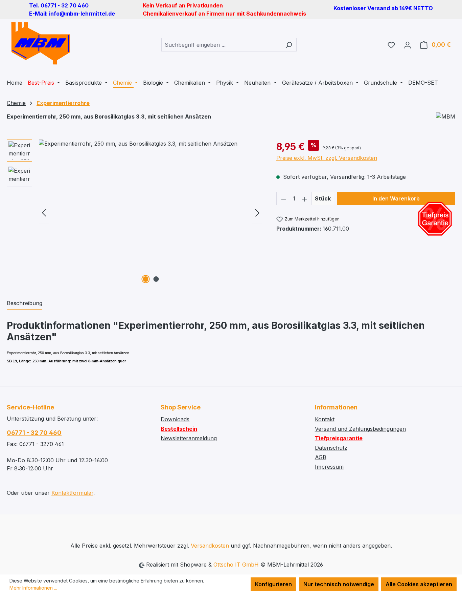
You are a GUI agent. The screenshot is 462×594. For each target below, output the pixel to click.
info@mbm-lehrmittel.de (82, 13)
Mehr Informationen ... (33, 588)
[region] (135, 212)
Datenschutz (331, 447)
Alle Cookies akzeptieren (419, 584)
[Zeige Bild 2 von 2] (156, 279)
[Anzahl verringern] (283, 198)
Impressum (329, 466)
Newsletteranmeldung (189, 438)
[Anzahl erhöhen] (305, 198)
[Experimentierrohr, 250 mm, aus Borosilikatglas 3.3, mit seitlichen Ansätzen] (150, 212)
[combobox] (221, 44)
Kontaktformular (72, 492)
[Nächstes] (257, 212)
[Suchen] (289, 44)
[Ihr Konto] (407, 44)
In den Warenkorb (396, 198)
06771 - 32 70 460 (34, 432)
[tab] (24, 303)
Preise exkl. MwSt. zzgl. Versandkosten (326, 157)
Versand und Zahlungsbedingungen (360, 428)
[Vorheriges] (44, 212)
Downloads (175, 419)
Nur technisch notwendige (338, 584)
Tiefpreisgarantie (339, 438)
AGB (320, 457)
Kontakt (324, 419)
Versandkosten (210, 545)
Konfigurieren (273, 584)
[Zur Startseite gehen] (40, 43)
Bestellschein (179, 428)
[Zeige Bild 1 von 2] (145, 279)
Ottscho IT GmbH (236, 564)
